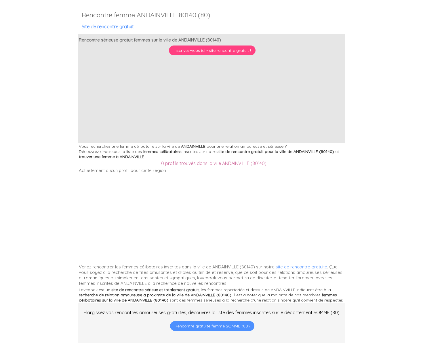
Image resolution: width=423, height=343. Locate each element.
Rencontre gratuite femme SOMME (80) (212, 326)
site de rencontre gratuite (301, 267)
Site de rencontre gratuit (108, 26)
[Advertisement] (387, 306)
